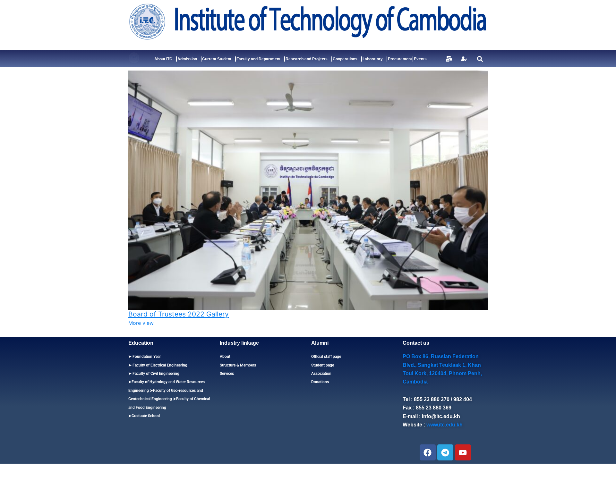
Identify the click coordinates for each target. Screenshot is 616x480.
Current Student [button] (216, 59)
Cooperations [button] (345, 59)
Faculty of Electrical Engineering (159, 365)
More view (141, 323)
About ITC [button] (163, 59)
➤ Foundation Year (144, 356)
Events (420, 59)
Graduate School (146, 416)
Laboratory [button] (373, 59)
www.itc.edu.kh (444, 424)
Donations (320, 382)
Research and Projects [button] (307, 59)
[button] (480, 59)
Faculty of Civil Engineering (155, 373)
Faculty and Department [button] (258, 59)
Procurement (400, 59)
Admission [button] (187, 59)
